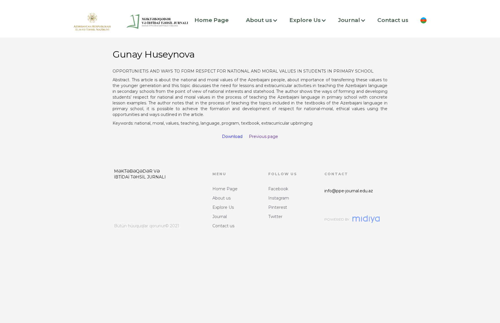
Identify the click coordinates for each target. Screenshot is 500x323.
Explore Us (223, 207)
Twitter (275, 216)
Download (232, 136)
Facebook (278, 188)
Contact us (223, 225)
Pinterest (277, 207)
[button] (214, 20)
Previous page (263, 136)
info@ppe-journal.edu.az (348, 190)
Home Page (225, 188)
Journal (219, 216)
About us (221, 198)
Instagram (278, 198)
